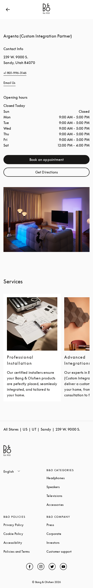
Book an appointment (56, 160)
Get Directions (59, 173)
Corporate (68, 534)
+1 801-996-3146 (14, 73)
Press (66, 525)
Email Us (9, 83)
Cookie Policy (24, 534)
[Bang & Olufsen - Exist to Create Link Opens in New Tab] (46, 14)
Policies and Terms (24, 551)
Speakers (68, 487)
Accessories (68, 504)
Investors (68, 542)
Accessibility (24, 542)
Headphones (68, 478)
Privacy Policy (24, 525)
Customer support (68, 551)
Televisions (68, 496)
